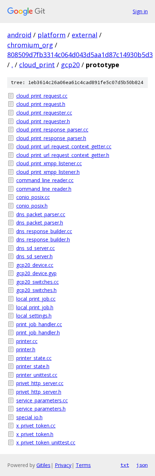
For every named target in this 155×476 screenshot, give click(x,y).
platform (51, 35)
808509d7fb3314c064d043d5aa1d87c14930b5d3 (80, 54)
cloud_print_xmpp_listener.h (48, 171)
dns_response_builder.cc (44, 231)
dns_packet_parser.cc (40, 214)
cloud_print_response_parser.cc (52, 129)
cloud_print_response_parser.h (51, 138)
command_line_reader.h (43, 188)
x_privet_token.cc (36, 425)
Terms (83, 465)
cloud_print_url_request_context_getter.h (62, 155)
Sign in (140, 11)
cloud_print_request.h (40, 104)
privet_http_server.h (38, 391)
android (19, 35)
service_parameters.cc (42, 400)
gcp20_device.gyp (36, 273)
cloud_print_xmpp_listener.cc (49, 163)
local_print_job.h (34, 307)
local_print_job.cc (36, 298)
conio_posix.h (32, 205)
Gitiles (43, 465)
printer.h (25, 349)
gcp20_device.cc (34, 265)
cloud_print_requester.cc (44, 112)
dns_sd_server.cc (35, 248)
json (142, 465)
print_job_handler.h (38, 332)
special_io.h (29, 417)
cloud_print (37, 64)
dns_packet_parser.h (39, 222)
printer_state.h (32, 366)
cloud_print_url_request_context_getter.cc (63, 146)
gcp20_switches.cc (37, 281)
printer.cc (26, 341)
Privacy (63, 465)
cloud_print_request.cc (41, 95)
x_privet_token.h (34, 434)
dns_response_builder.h (43, 239)
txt (124, 465)
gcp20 (70, 64)
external (84, 35)
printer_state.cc (34, 358)
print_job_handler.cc (39, 324)
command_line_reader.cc (45, 180)
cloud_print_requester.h (43, 121)
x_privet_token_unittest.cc (45, 442)
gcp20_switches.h (36, 290)
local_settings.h (34, 315)
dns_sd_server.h (34, 256)
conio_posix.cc (33, 197)
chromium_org (30, 45)
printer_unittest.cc (36, 374)
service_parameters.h (41, 408)
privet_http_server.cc (39, 383)
